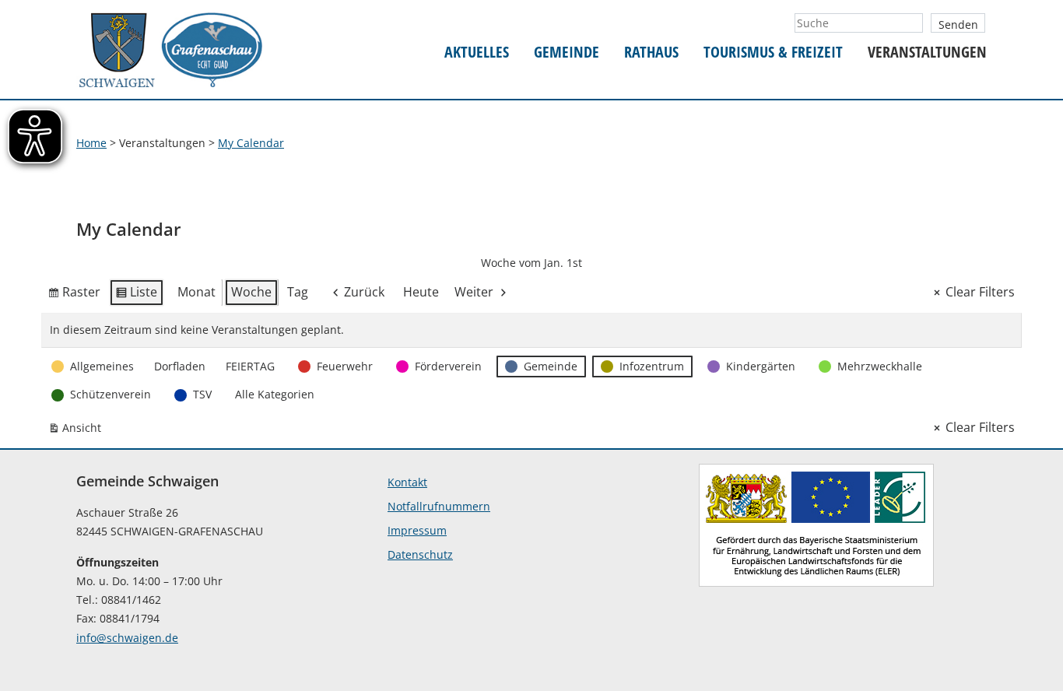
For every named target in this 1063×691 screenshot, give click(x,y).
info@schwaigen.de (127, 637)
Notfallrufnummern (439, 506)
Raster (73, 295)
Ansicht (77, 430)
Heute (421, 291)
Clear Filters (980, 291)
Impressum (417, 530)
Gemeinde (566, 52)
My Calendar (251, 142)
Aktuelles (476, 52)
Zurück (364, 291)
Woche (251, 291)
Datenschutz (420, 554)
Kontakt (407, 482)
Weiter (473, 291)
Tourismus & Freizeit (773, 52)
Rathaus (651, 52)
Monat (196, 291)
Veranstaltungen (927, 52)
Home (91, 142)
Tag (297, 291)
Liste (136, 295)
